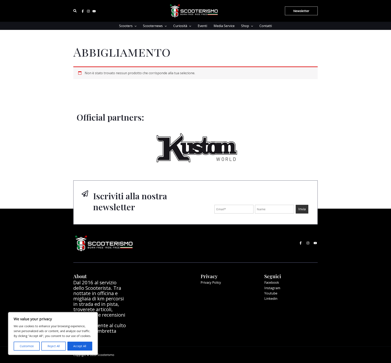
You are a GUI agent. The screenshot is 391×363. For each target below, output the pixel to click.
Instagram (272, 288)
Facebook (271, 282)
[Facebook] (82, 11)
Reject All (53, 346)
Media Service (224, 26)
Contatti (265, 26)
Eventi (202, 26)
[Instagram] (88, 11)
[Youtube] (94, 11)
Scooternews (153, 26)
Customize (27, 346)
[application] (135, 26)
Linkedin (270, 298)
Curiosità (180, 26)
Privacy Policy (211, 282)
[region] (53, 333)
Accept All (79, 346)
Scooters (126, 26)
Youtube (270, 293)
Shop (245, 26)
